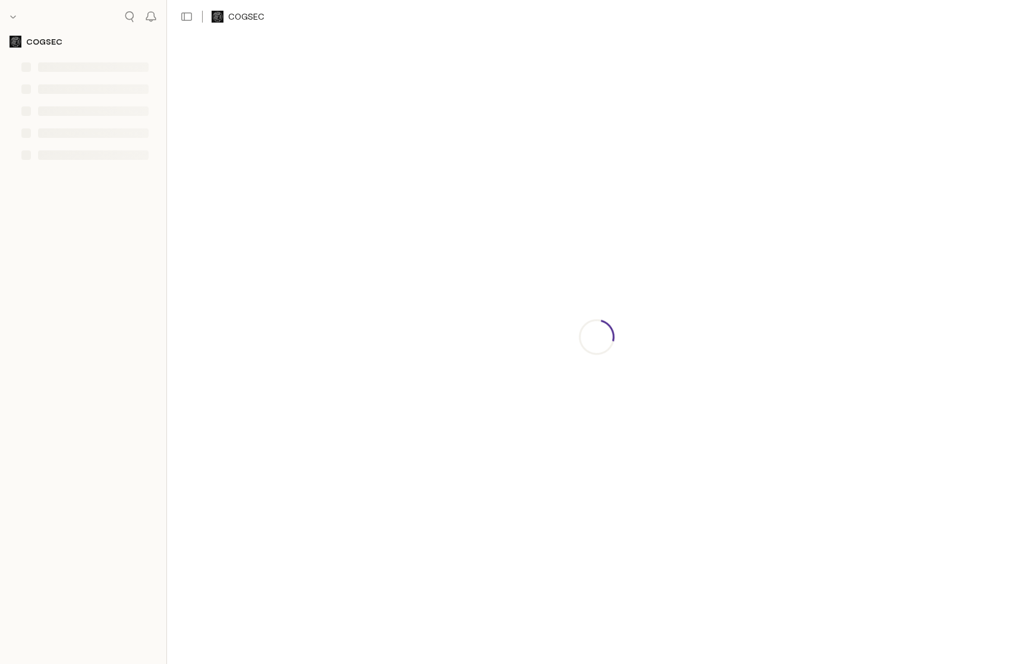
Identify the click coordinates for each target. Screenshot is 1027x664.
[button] (186, 16)
